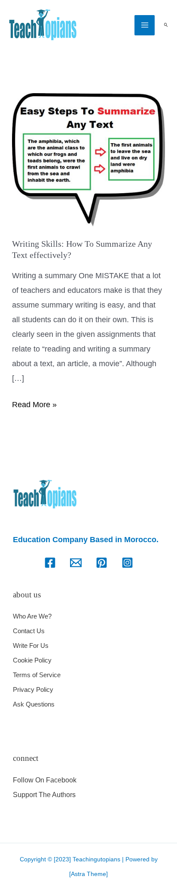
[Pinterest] (102, 563)
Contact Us (29, 630)
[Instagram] (127, 563)
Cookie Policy (32, 660)
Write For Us (31, 645)
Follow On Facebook (44, 780)
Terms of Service (37, 674)
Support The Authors (44, 794)
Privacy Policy (33, 689)
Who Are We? (32, 616)
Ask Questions (34, 704)
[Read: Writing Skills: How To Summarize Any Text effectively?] (88, 159)
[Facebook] (50, 563)
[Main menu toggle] (144, 25)
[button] (165, 25)
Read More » (34, 403)
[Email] (76, 563)
